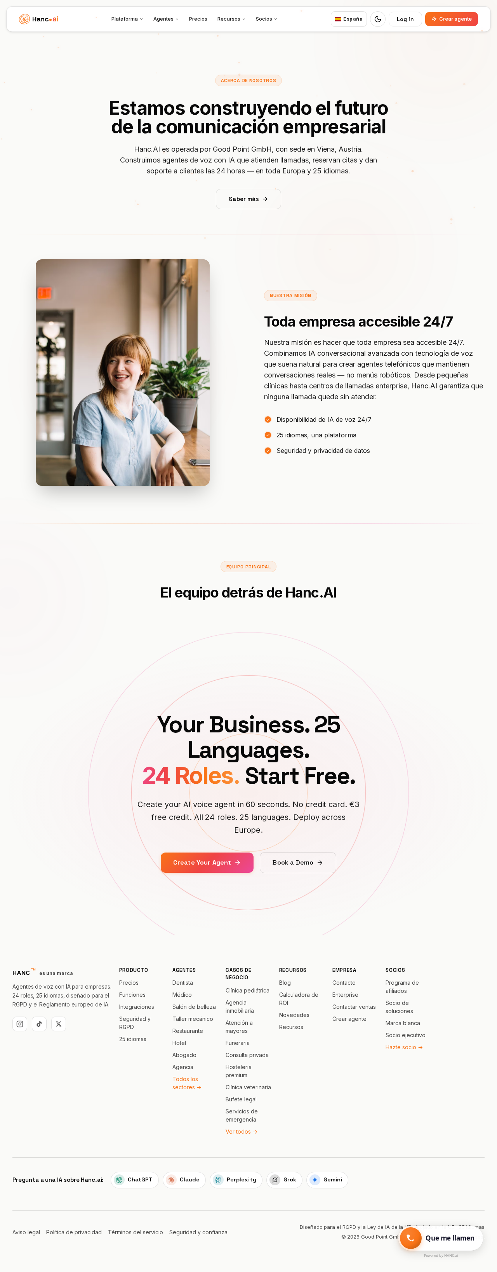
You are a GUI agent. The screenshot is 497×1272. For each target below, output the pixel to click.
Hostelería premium (239, 1071)
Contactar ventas (354, 1006)
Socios (264, 19)
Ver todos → (241, 1131)
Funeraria (238, 1043)
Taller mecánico (192, 1018)
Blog (285, 982)
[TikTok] (39, 1024)
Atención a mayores (239, 1026)
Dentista (182, 982)
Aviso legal (26, 1232)
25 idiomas (132, 1039)
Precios (198, 19)
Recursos (228, 19)
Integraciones (136, 1006)
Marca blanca (403, 1023)
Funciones (132, 994)
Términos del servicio (135, 1232)
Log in (405, 19)
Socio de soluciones (399, 1006)
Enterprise (345, 994)
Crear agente (455, 19)
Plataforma (124, 19)
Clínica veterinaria (248, 1087)
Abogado (184, 1055)
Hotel (179, 1043)
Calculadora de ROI (298, 998)
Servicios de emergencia (242, 1115)
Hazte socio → (404, 1047)
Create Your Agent (202, 862)
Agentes (163, 19)
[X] (58, 1024)
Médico (182, 994)
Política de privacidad (74, 1232)
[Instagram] (19, 1024)
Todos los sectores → (187, 1083)
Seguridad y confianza (198, 1232)
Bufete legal (241, 1099)
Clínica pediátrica (247, 990)
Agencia (182, 1067)
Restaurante (187, 1030)
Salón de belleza (194, 1006)
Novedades (294, 1015)
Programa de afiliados (402, 986)
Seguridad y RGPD (135, 1022)
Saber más (244, 199)
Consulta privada (247, 1055)
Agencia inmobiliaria (240, 1006)
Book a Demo (293, 862)
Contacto (344, 982)
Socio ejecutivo (406, 1035)
